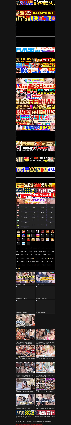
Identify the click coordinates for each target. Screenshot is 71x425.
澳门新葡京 (49, 254)
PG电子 (39, 247)
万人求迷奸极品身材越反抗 (21, 312)
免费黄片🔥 (47, 258)
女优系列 (33, 214)
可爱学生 (42, 214)
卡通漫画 (25, 219)
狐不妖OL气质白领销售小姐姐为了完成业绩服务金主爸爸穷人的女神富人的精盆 (25, 407)
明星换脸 (33, 217)
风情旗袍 (25, 217)
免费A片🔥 (23, 264)
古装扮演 (25, 214)
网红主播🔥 (18, 268)
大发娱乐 (17, 258)
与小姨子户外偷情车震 (40, 284)
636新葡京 (37, 258)
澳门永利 (34, 247)
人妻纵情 (42, 224)
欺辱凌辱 (25, 212)
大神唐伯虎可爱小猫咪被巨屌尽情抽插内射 (24, 391)
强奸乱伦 (33, 204)
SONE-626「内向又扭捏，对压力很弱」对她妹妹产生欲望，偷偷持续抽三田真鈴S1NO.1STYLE (45, 360)
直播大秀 (46, 261)
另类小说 (25, 227)
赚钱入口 (38, 264)
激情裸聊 (42, 258)
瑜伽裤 (42, 217)
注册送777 (48, 247)
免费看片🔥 (32, 258)
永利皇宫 (27, 258)
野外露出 (51, 212)
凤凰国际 (30, 251)
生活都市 (25, 224)
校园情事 (33, 224)
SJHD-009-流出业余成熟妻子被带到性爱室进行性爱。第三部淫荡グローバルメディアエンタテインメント (25, 360)
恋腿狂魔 (51, 214)
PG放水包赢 (35, 251)
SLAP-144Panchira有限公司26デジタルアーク (45, 391)
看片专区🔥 (34, 264)
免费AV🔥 (48, 264)
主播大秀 (17, 254)
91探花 (34, 212)
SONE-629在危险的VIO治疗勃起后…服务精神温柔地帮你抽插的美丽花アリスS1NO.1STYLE (45, 376)
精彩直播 (44, 251)
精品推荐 (25, 204)
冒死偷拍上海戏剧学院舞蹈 (41, 298)
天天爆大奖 (22, 261)
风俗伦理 (51, 224)
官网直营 (30, 247)
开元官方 (17, 261)
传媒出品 (25, 222)
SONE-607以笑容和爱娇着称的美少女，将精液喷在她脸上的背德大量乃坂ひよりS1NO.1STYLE (45, 343)
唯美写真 (42, 219)
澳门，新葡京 (32, 261)
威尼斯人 (17, 247)
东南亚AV (51, 209)
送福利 (52, 247)
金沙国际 (27, 261)
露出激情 (33, 219)
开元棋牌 (26, 247)
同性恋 (51, 222)
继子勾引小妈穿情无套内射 (21, 298)
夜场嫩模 (39, 254)
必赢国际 (25, 251)
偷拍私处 (31, 254)
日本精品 (33, 207)
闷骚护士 (51, 217)
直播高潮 (40, 251)
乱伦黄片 (26, 254)
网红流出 (42, 212)
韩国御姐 (33, 209)
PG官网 (22, 247)
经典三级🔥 (18, 264)
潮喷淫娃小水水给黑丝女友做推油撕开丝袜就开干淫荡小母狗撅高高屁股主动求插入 (25, 376)
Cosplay (42, 207)
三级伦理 (25, 207)
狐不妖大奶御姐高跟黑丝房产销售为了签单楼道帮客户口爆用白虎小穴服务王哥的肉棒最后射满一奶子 (45, 408)
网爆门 (51, 219)
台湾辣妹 (25, 209)
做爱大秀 (42, 261)
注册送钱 (43, 247)
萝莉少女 (51, 204)
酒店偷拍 (52, 251)
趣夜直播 (35, 254)
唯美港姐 (42, 209)
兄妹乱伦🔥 (28, 264)
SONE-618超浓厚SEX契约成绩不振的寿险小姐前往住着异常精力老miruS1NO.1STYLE (25, 343)
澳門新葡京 (22, 258)
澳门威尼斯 (51, 261)
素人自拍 (51, 207)
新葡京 (17, 251)
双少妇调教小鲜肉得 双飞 (41, 312)
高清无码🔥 (44, 264)
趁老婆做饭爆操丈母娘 (20, 284)
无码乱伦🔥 (52, 258)
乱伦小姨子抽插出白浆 (20, 326)
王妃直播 (22, 254)
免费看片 (37, 261)
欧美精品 (42, 204)
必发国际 (44, 254)
